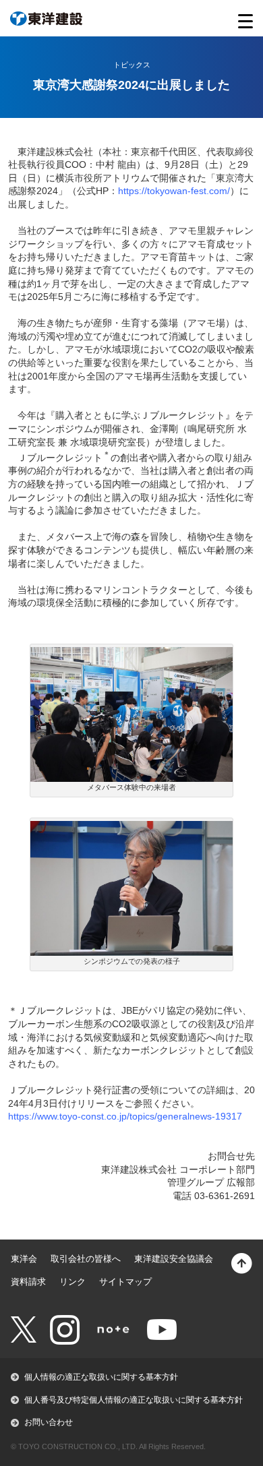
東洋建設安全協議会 (173, 1259)
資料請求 (28, 1282)
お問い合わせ (48, 1422)
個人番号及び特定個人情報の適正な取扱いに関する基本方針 (133, 1400)
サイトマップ (125, 1282)
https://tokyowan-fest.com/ (174, 190)
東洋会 (24, 1259)
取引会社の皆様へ (86, 1259)
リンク (72, 1282)
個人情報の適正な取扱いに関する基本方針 (101, 1377)
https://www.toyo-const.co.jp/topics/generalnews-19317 (125, 1116)
